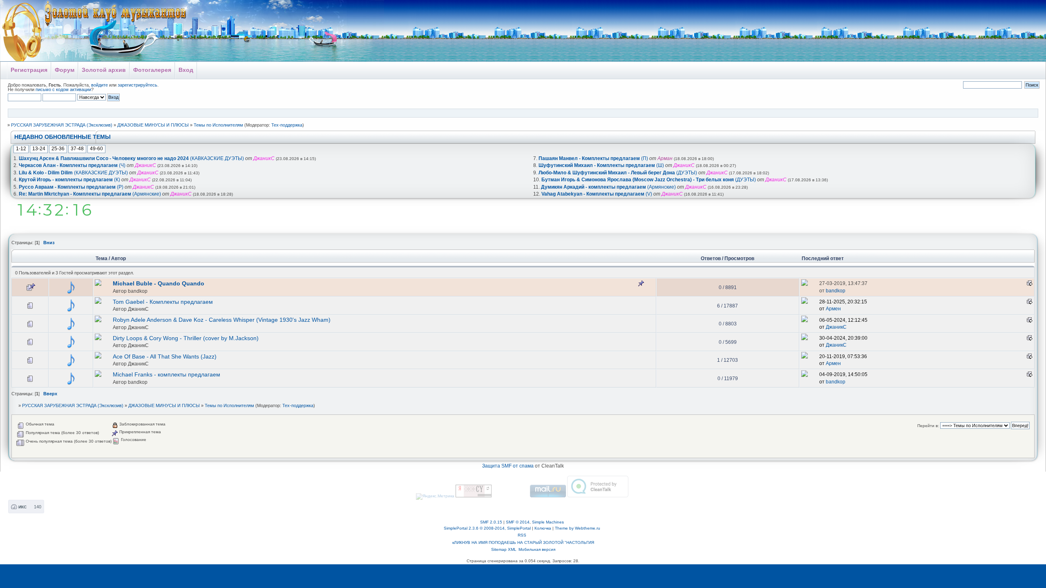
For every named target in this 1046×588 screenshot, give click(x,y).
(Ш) (601, 165)
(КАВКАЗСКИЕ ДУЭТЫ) (131, 158)
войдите (99, 84)
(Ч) (72, 165)
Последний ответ (823, 258)
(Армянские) (90, 194)
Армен (833, 309)
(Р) (71, 187)
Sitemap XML (503, 549)
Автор (118, 258)
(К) (69, 180)
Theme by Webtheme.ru (577, 528)
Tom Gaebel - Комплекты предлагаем (163, 302)
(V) (596, 194)
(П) (593, 158)
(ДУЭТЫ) (618, 173)
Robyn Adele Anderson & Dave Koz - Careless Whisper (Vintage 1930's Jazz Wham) (222, 320)
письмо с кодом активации (63, 89)
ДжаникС (138, 309)
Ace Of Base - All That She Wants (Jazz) (165, 357)
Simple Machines (548, 522)
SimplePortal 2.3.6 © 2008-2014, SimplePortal (487, 528)
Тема (101, 258)
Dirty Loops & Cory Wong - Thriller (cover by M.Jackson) (186, 338)
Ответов (711, 258)
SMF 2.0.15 (491, 522)
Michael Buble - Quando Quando (158, 284)
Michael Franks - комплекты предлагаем (166, 375)
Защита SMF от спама (508, 466)
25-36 (58, 148)
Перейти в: (928, 425)
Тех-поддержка (286, 124)
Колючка (542, 528)
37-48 (77, 148)
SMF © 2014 (518, 522)
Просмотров (739, 258)
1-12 (21, 148)
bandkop (138, 291)
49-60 (96, 148)
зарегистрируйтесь (137, 84)
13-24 (39, 148)
